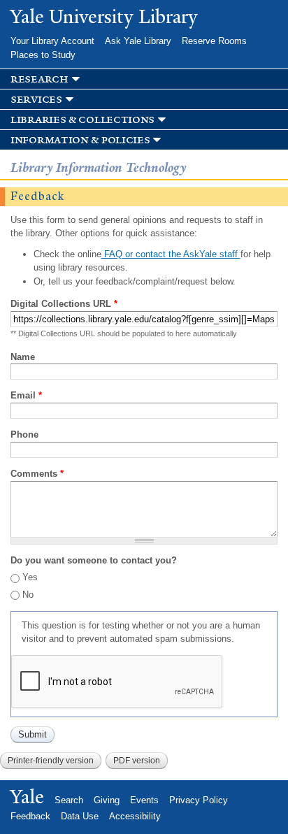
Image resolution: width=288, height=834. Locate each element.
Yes (30, 577)
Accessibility (135, 816)
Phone (24, 434)
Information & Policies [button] (80, 140)
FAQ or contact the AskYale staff (170, 254)
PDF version (136, 760)
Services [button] (36, 99)
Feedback (30, 816)
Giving (107, 800)
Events (144, 800)
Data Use (80, 816)
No (28, 594)
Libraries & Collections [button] (82, 120)
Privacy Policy (198, 800)
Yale (27, 797)
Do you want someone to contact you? (93, 560)
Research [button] (39, 79)
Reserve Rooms (214, 41)
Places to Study (42, 55)
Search (69, 800)
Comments (37, 473)
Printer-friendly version (51, 760)
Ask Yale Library (138, 41)
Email (26, 395)
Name (22, 357)
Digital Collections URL (63, 304)
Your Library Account (52, 41)
